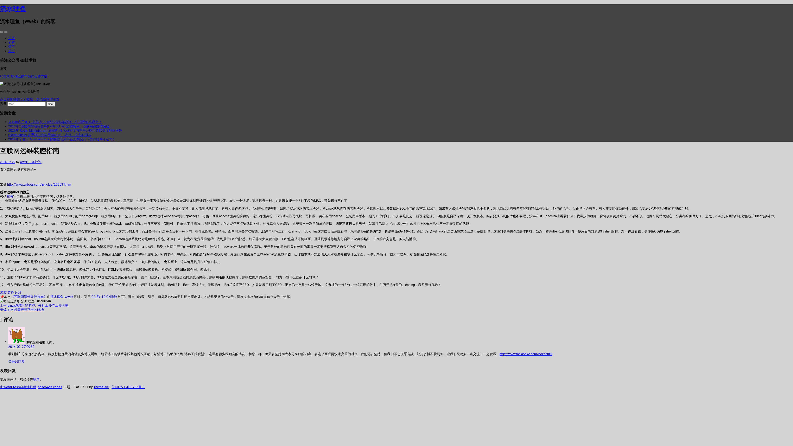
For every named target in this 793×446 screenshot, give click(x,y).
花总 (10, 196)
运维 (18, 292)
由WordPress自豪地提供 (18, 387)
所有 (11, 42)
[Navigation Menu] (5, 32)
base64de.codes (50, 387)
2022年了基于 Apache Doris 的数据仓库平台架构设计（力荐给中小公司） (62, 139)
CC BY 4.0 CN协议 (104, 297)
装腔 (3, 292)
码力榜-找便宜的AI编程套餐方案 (23, 76)
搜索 (3, 104)
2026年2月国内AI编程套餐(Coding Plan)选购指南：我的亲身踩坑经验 (58, 126)
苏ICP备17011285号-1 (128, 387)
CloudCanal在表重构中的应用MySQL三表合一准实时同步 (49, 135)
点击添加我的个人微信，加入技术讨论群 (29, 99)
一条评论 (35, 162)
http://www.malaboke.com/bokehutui (526, 354)
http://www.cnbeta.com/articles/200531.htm (39, 184)
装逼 (10, 292)
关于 (11, 51)
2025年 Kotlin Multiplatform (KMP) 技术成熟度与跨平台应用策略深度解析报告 (65, 131)
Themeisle (101, 387)
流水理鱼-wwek (61, 297)
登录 (36, 379)
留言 (11, 47)
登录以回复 (16, 362)
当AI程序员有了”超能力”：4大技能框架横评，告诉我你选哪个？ (55, 122)
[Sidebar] (1, 32)
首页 (11, 38)
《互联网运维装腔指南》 (29, 297)
